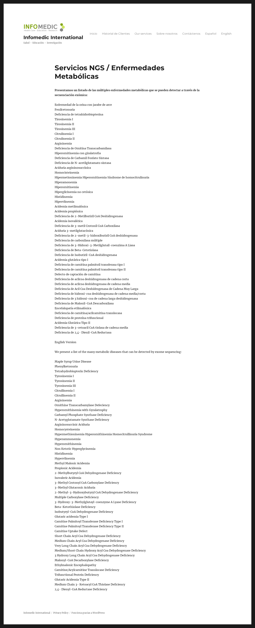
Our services (143, 33)
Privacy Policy (60, 612)
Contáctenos (191, 33)
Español (210, 33)
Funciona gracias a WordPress (88, 612)
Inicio (93, 33)
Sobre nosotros (166, 33)
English (226, 33)
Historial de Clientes (116, 33)
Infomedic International (53, 37)
